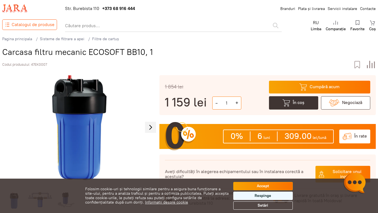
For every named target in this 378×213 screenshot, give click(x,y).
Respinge (263, 195)
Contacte (368, 8)
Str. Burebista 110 (82, 8)
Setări (263, 205)
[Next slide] (150, 127)
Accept (263, 186)
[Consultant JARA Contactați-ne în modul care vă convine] (354, 184)
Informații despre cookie (166, 202)
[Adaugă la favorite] (357, 65)
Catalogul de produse (33, 24)
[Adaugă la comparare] (371, 65)
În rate (360, 136)
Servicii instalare (342, 8)
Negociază (352, 102)
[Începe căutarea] (275, 25)
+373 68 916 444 (118, 8)
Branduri (287, 8)
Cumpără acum (325, 86)
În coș (298, 102)
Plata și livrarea (311, 8)
